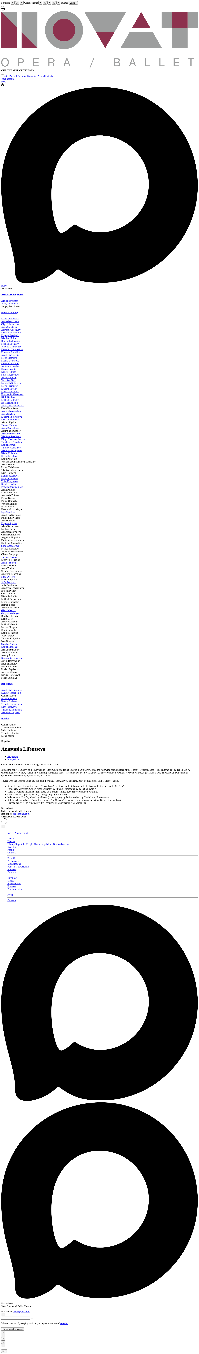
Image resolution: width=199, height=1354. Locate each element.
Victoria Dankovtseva (12, 346)
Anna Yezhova (8, 562)
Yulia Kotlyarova (9, 481)
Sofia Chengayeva (10, 545)
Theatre (5, 76)
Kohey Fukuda (8, 372)
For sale (11, 866)
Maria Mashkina (9, 358)
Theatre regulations (43, 844)
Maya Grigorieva (9, 386)
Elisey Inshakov (9, 456)
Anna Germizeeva (10, 321)
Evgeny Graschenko (11, 692)
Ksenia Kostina (8, 484)
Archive (25, 866)
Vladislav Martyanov (11, 450)
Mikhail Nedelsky (10, 400)
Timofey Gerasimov (11, 447)
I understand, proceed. (12, 1329)
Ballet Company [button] (9, 312)
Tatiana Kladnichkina (11, 709)
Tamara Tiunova (9, 425)
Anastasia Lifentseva (11, 690)
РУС (3, 81)
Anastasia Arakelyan (11, 411)
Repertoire (20, 844)
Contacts (48, 76)
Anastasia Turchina (10, 355)
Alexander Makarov (11, 433)
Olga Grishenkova (10, 324)
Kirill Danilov (8, 397)
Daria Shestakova (10, 475)
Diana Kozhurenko (10, 419)
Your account (7, 78)
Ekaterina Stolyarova (11, 416)
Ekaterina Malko (9, 388)
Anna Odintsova (9, 327)
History (11, 844)
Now (18, 866)
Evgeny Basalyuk (10, 335)
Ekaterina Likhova (10, 363)
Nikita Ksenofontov (11, 332)
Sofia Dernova (8, 582)
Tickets (10, 880)
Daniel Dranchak (9, 647)
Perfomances (13, 861)
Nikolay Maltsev (9, 338)
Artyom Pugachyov (11, 329)
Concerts (11, 872)
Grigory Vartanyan (10, 613)
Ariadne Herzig (8, 377)
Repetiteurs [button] (7, 683)
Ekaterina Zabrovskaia (12, 349)
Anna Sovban (8, 414)
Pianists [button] (5, 718)
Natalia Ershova (9, 701)
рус (9, 833)
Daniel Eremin (8, 444)
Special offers (14, 883)
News (41, 76)
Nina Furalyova (9, 707)
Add (4, 1351)
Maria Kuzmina (9, 698)
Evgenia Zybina (9, 523)
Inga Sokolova (8, 512)
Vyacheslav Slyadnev (11, 442)
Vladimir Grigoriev (10, 712)
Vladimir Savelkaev (11, 436)
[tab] (99, 294)
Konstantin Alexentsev (12, 394)
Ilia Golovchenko (9, 402)
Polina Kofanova (9, 478)
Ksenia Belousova (10, 360)
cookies (64, 1323)
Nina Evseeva (8, 576)
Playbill (13, 76)
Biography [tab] (12, 756)
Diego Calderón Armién (13, 439)
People (29, 844)
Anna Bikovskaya (10, 428)
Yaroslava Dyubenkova (12, 405)
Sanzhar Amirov (9, 644)
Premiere (11, 869)
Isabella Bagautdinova (12, 487)
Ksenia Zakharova (10, 318)
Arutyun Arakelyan (10, 366)
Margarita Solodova (11, 383)
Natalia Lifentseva (10, 391)
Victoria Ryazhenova (11, 704)
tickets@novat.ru (21, 813)
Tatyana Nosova (9, 557)
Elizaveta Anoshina (10, 352)
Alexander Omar (9, 300)
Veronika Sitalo (8, 380)
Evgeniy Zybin (8, 369)
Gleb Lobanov (8, 610)
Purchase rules (14, 889)
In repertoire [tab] (13, 759)
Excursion (32, 76)
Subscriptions (14, 864)
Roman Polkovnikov (11, 341)
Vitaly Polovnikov (10, 303)
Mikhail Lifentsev (10, 343)
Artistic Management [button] (12, 294)
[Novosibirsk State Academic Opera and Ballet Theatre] (99, 67)
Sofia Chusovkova (10, 374)
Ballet (4, 285)
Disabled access (61, 844)
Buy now (22, 76)
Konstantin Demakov (11, 658)
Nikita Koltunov (9, 453)
